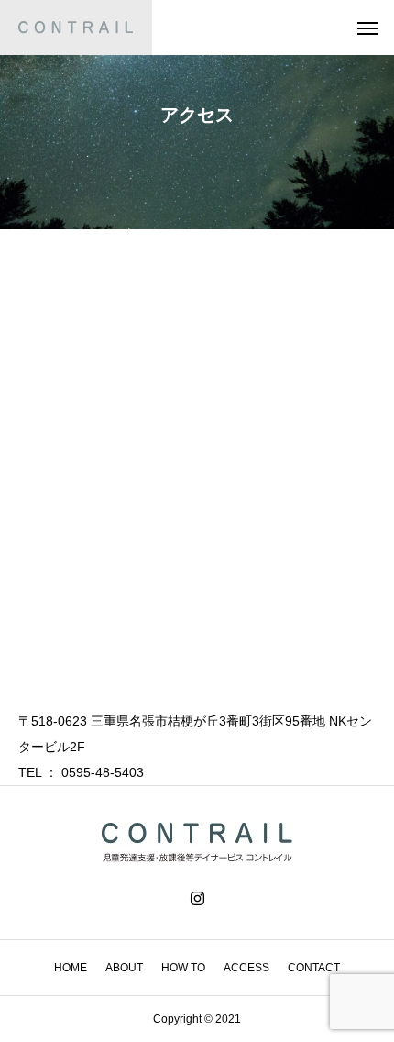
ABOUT (124, 967)
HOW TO (183, 967)
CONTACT (314, 967)
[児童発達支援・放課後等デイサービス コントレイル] (76, 27)
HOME (70, 967)
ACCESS (246, 967)
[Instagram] (197, 899)
